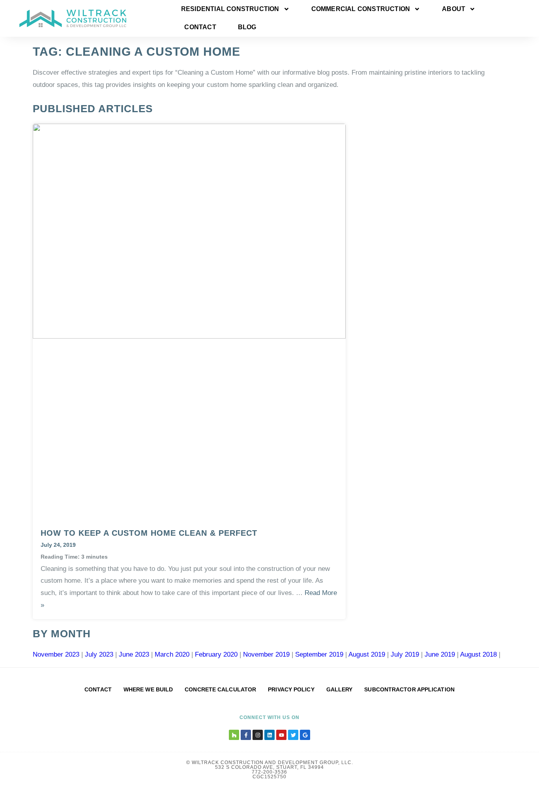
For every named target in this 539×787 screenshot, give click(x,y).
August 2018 (478, 654)
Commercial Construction (360, 9)
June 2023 (134, 654)
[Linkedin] (269, 735)
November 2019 (266, 654)
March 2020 (172, 654)
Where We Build (148, 689)
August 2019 (366, 654)
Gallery (339, 689)
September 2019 (319, 654)
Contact (200, 27)
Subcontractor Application (409, 689)
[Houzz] (234, 735)
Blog (247, 27)
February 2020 (216, 654)
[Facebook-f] (246, 735)
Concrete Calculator (220, 689)
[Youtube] (281, 735)
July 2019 (405, 654)
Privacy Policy (291, 689)
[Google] (305, 735)
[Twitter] (293, 735)
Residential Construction (230, 9)
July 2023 (99, 654)
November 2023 (56, 654)
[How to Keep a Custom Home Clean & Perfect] (189, 336)
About (453, 9)
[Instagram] (258, 735)
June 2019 (440, 654)
